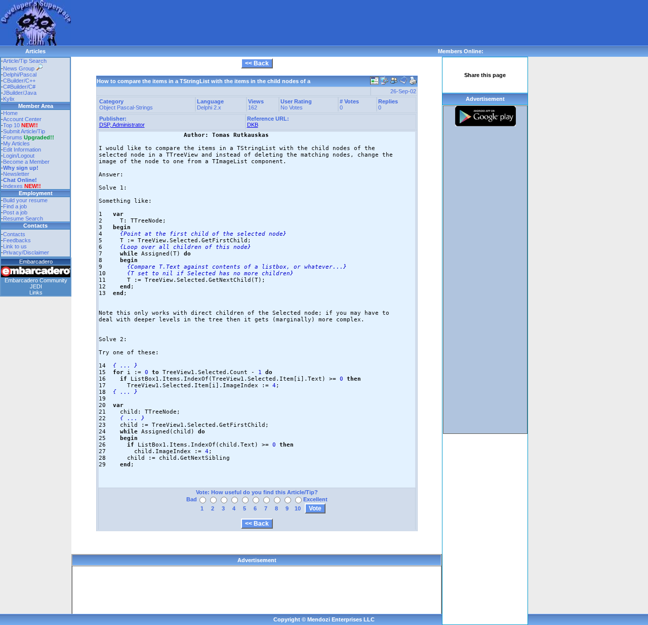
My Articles (16, 143)
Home (10, 113)
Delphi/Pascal (19, 74)
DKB (252, 125)
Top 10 (11, 125)
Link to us (15, 246)
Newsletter (16, 174)
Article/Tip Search (25, 61)
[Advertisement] (255, 23)
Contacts (14, 234)
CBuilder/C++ (19, 81)
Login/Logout (18, 156)
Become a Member (26, 162)
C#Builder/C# (19, 87)
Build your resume (25, 200)
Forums (28, 137)
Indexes (13, 186)
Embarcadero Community (36, 280)
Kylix (9, 99)
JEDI (36, 286)
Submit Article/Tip (24, 131)
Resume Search (23, 218)
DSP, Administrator (122, 125)
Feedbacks (17, 240)
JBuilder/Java (19, 93)
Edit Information (22, 149)
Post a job (15, 212)
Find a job (15, 206)
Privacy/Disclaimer (26, 252)
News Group (19, 68)
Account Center (22, 119)
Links (36, 292)
